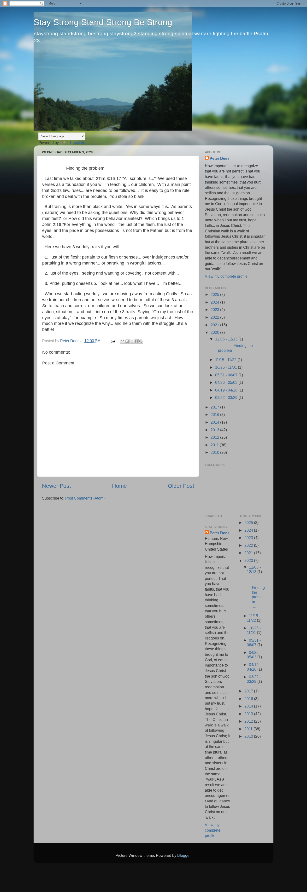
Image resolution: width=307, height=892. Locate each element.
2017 (215, 407)
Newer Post (56, 486)
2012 (215, 437)
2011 (215, 445)
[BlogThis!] (127, 341)
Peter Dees (220, 158)
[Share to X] (131, 341)
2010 (215, 452)
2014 (215, 422)
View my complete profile (226, 276)
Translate (77, 142)
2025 (215, 294)
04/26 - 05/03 (226, 382)
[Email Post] (112, 341)
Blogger (183, 855)
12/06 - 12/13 (226, 339)
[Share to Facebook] (136, 341)
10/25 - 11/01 (226, 367)
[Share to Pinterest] (140, 341)
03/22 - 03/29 (226, 397)
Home (119, 486)
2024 (215, 302)
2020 (215, 332)
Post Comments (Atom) (85, 498)
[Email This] (122, 341)
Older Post (181, 486)
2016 (215, 414)
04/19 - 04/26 (226, 390)
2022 (215, 317)
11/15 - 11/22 (226, 359)
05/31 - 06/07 (226, 375)
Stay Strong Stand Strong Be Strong (103, 22)
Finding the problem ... (233, 347)
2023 (215, 309)
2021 (215, 325)
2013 (215, 430)
